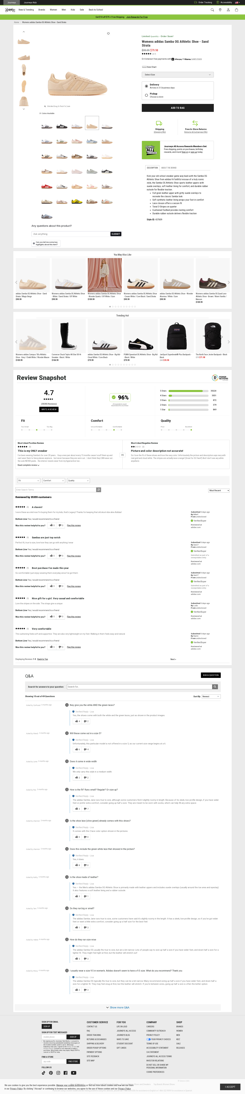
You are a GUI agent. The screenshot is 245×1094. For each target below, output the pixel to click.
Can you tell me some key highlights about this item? (47, 243)
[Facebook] (66, 1072)
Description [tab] (152, 168)
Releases (180, 1048)
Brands (179, 1026)
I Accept (230, 1086)
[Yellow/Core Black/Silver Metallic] (77, 198)
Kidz (178, 1039)
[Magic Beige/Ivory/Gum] (77, 153)
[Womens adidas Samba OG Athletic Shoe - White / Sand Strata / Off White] (69, 275)
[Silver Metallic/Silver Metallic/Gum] (62, 183)
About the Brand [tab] (169, 168)
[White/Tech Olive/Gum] (62, 138)
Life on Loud (122, 1026)
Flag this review (74, 525)
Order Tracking (205, 2)
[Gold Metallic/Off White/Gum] (47, 198)
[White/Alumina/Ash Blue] (47, 138)
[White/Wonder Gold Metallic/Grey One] (62, 168)
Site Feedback (93, 1056)
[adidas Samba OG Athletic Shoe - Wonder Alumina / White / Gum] (177, 275)
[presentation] (26, 10)
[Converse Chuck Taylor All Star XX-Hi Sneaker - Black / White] (69, 336)
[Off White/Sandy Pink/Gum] (107, 153)
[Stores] (221, 10)
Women (179, 1031)
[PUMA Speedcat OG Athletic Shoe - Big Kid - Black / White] (141, 336)
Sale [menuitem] (82, 9)
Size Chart (151, 67)
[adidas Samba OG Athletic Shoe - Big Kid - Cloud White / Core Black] (105, 336)
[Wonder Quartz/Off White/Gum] (62, 198)
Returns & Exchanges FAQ (195, 132)
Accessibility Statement (157, 1048)
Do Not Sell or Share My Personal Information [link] (157, 1066)
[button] (237, 2)
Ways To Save (123, 1039)
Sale (178, 1043)
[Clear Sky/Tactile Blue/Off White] (92, 138)
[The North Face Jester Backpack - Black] (213, 336)
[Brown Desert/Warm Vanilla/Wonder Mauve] (77, 183)
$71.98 (202, 357)
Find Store (73, 1061)
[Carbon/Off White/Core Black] (107, 168)
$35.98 (166, 360)
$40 (161, 360)
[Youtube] (74, 1072)
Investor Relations (155, 1061)
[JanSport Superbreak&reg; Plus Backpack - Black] (177, 336)
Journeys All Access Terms (159, 1056)
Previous (23, 31)
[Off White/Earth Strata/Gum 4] (107, 183)
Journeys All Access (126, 1031)
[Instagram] (59, 1072)
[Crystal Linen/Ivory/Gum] (47, 168)
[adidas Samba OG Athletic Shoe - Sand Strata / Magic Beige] (33, 275)
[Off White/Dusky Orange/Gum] (107, 198)
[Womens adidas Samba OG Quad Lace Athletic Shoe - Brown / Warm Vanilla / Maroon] (213, 275)
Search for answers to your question (46, 687)
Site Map (91, 1061)
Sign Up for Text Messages (54, 1032)
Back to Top (42, 659)
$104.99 (55, 360)
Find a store (47, 1057)
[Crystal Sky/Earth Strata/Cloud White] (47, 213)
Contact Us (92, 1026)
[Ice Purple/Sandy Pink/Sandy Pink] (77, 168)
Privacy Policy (153, 1035)
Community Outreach (156, 1031)
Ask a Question (211, 675)
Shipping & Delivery (95, 1043)
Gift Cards (121, 1048)
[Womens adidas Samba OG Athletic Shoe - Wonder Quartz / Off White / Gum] (105, 275)
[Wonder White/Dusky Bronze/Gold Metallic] (92, 198)
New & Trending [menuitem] (26, 9)
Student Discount (125, 1043)
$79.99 (90, 360)
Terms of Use (152, 1043)
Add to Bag (177, 107)
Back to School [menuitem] (96, 9)
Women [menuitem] (53, 9)
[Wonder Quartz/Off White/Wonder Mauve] (77, 138)
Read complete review (27, 465)
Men (178, 1035)
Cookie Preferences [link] (155, 1072)
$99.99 (18, 299)
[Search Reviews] (98, 489)
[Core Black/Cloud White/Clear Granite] (62, 123)
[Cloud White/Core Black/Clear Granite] (47, 123)
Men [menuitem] (64, 9)
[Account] (229, 10)
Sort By (196, 696)
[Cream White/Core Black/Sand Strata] (47, 153)
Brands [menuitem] (41, 9)
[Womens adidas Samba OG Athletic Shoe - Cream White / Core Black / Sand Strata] (141, 275)
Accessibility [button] (226, 2)
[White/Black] (92, 153)
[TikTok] (44, 1072)
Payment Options (94, 1052)
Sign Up (47, 1026)
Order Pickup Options (96, 1048)
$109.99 (91, 299)
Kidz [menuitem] (73, 9)
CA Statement (152, 1052)
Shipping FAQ (160, 132)
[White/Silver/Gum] (77, 123)
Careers (150, 1026)
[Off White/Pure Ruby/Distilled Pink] (92, 183)
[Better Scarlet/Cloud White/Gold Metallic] (47, 183)
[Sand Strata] (92, 123)
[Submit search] (215, 686)
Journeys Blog (123, 1035)
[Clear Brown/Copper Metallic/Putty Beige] (107, 138)
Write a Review (48, 409)
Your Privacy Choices (161, 1039)
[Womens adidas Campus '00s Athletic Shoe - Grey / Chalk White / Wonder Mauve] (33, 336)
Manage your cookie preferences (71, 1085)
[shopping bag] (237, 10)
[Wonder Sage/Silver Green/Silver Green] (92, 168)
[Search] (213, 10)
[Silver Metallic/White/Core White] (62, 153)
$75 (197, 357)
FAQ (88, 1031)
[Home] (10, 10)
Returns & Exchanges (96, 1039)
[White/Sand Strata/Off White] (107, 123)
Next (23, 108)
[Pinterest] (52, 1072)
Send (115, 234)
